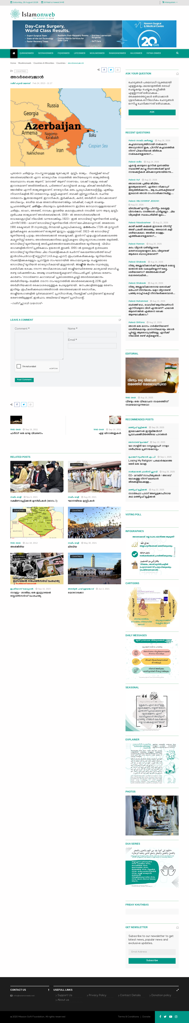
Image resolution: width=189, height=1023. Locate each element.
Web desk (15, 430)
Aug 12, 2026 (155, 322)
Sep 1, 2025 (166, 457)
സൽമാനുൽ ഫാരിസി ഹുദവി (143, 472)
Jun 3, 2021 (104, 589)
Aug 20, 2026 (155, 244)
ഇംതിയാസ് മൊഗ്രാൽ (21, 589)
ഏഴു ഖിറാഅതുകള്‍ (110, 433)
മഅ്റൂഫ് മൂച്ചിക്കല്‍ (137, 427)
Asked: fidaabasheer (139, 223)
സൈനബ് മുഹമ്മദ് (138, 442)
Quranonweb (27, 53)
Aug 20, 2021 (90, 497)
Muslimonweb (97, 53)
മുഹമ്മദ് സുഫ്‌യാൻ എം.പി (141, 457)
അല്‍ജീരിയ (17, 547)
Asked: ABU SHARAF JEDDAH (143, 201)
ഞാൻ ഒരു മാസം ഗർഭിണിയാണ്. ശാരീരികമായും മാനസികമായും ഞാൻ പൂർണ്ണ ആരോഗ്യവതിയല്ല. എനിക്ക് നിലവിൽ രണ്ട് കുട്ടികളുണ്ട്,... (151, 331)
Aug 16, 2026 (157, 262)
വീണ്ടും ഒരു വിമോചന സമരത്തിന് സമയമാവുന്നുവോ (147, 403)
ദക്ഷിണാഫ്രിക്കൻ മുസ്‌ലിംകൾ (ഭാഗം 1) (33, 501)
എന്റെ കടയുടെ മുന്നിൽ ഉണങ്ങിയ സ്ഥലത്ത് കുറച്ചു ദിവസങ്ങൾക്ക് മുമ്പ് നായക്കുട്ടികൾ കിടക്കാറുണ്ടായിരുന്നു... (150, 169)
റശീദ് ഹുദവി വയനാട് (20, 83)
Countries (60, 63)
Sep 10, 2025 (159, 442)
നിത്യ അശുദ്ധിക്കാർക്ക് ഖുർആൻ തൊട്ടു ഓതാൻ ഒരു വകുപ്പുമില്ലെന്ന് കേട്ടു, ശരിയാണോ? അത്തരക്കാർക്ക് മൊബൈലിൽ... (151, 270)
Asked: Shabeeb (137, 262)
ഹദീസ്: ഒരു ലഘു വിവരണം (26, 433)
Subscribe (152, 960)
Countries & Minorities (44, 63)
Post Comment (24, 380)
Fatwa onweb (154, 53)
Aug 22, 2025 (158, 489)
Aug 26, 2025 (168, 471)
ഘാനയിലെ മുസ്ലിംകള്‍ (81, 501)
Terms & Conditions (128, 1017)
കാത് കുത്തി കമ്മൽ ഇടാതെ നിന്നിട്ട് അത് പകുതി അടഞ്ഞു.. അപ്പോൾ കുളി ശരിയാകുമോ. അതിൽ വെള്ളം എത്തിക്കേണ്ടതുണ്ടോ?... (150, 231)
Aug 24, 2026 (152, 162)
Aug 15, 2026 (159, 301)
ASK (152, 112)
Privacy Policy (97, 995)
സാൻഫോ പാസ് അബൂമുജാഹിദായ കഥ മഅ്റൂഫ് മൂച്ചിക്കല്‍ (149, 495)
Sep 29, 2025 (158, 427)
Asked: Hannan (136, 244)
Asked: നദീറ (135, 162)
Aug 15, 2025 (147, 397)
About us (63, 1000)
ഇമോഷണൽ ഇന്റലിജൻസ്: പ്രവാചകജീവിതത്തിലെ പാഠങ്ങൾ (147, 433)
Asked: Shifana (136, 322)
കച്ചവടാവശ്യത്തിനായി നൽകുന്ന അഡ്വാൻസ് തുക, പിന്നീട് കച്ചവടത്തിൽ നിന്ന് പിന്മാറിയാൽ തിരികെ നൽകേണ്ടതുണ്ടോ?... (151, 149)
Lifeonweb (79, 53)
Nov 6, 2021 (32, 497)
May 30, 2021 (90, 543)
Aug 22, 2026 (151, 180)
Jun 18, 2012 (31, 543)
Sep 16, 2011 (31, 429)
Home (13, 63)
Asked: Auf (134, 180)
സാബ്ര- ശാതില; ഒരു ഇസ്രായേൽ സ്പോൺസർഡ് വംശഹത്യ (30, 594)
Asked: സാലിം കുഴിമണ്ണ (140, 141)
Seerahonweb (45, 53)
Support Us (64, 995)
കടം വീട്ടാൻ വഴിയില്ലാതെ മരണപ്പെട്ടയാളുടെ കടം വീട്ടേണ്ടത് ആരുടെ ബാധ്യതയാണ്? (148, 251)
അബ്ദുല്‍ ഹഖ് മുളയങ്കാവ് (81, 589)
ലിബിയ (72, 547)
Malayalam (170, 2)
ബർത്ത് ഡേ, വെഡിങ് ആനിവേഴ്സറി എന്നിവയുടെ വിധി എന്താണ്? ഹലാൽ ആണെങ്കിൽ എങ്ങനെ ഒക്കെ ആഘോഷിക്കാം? (151, 310)
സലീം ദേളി (16, 497)
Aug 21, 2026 (162, 222)
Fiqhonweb (64, 53)
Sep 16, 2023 (44, 589)
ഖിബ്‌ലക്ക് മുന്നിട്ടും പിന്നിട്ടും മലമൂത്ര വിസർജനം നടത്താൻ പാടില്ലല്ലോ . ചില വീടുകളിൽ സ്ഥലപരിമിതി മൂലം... (151, 212)
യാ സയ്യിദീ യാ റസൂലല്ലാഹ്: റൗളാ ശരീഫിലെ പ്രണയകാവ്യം (148, 448)
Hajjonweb (136, 53)
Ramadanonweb (117, 53)
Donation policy (161, 995)
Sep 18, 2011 (115, 429)
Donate (146, 1017)
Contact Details (130, 995)
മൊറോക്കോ (76, 593)
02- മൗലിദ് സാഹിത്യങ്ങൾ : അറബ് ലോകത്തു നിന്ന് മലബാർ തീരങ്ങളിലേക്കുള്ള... (149, 479)
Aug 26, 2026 (164, 140)
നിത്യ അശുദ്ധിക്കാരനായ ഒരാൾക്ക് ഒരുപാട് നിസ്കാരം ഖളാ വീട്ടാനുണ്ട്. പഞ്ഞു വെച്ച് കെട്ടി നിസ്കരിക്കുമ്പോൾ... (151, 290)
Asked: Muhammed (138, 301)
